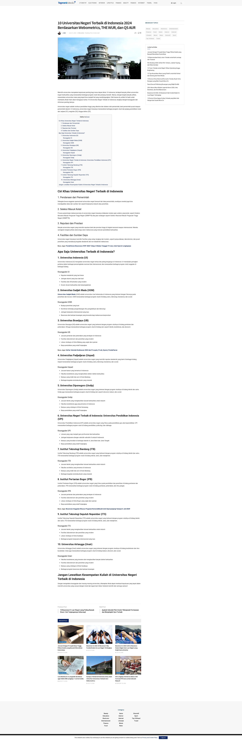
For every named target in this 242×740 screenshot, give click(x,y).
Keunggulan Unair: (68, 182)
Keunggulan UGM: (68, 143)
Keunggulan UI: (67, 138)
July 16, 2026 (90, 683)
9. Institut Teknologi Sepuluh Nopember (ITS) (75, 175)
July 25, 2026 (90, 650)
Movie (155, 35)
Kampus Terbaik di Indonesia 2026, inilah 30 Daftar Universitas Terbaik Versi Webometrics (99, 679)
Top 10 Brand (150, 38)
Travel (149, 3)
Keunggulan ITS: (68, 177)
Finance (118, 3)
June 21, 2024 (72, 33)
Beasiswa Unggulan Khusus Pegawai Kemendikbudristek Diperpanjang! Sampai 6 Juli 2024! (98, 509)
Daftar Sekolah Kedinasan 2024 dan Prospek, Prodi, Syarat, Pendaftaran (91, 350)
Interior (102, 3)
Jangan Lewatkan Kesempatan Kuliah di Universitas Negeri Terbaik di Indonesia (83, 185)
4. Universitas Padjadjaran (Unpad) (71, 150)
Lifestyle (110, 3)
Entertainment (173, 28)
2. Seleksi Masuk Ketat (68, 126)
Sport (174, 35)
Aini (64, 33)
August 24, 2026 (63, 652)
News (161, 35)
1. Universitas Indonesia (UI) (69, 135)
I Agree (163, 737)
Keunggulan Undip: (68, 157)
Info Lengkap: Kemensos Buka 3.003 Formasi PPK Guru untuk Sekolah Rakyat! (126, 679)
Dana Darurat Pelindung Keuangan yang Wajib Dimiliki (163, 84)
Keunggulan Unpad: (69, 153)
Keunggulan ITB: (68, 167)
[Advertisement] (121, 13)
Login (174, 3)
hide (88, 117)
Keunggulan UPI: (68, 162)
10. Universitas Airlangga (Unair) (71, 180)
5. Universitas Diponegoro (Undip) (71, 155)
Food (155, 3)
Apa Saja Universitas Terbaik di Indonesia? (72, 133)
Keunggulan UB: (68, 148)
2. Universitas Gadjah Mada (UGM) (71, 140)
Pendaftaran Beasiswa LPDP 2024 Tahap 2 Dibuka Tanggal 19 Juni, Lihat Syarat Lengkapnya (98, 246)
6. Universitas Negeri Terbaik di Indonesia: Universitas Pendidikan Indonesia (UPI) (86, 160)
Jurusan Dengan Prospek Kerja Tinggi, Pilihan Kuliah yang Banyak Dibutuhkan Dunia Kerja (70, 648)
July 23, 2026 (119, 652)
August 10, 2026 (63, 681)
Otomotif (82, 3)
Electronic (92, 3)
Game (160, 32)
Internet (141, 3)
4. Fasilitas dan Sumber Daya (70, 130)
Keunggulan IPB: (68, 172)
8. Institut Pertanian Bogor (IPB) (71, 170)
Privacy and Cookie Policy (149, 737)
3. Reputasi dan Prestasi (68, 128)
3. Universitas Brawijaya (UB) (70, 145)
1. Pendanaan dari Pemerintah (70, 123)
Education (81, 33)
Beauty (125, 3)
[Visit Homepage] (67, 3)
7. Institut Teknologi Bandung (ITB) (71, 165)
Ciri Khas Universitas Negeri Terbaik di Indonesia (74, 121)
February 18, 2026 (121, 683)
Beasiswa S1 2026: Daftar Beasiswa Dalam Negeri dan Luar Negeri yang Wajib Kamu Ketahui (126, 648)
